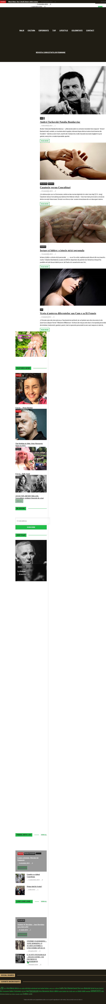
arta (20, 988)
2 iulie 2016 (31, 889)
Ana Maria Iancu (13, 988)
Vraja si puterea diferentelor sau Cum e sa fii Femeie (68, 313)
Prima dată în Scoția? (34, 886)
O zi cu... (18, 448)
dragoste (87, 988)
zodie (30, 994)
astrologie (34, 988)
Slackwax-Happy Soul (25, 736)
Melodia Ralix (22, 567)
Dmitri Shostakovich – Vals (27, 778)
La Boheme (21, 571)
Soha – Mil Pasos (23, 612)
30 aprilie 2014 (23, 657)
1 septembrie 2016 (36, 6)
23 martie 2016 (32, 951)
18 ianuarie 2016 (33, 964)
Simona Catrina (4, 994)
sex (102, 991)
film (1, 991)
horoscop (34, 991)
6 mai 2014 (22, 615)
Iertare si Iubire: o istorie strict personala (62, 250)
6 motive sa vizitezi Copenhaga (18, 6)
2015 (5, 988)
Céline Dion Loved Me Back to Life (29, 654)
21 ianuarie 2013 (46, 317)
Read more (45, 141)
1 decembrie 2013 (24, 780)
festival (101, 988)
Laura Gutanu (63, 991)
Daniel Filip (76, 988)
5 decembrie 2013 (46, 125)
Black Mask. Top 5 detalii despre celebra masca (23, 1)
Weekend (51, 183)
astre (23, 988)
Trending (2, 1)
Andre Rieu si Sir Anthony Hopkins (30, 695)
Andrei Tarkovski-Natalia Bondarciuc (60, 122)
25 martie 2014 (23, 698)
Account (103, 1)
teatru (13, 994)
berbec (47, 988)
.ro (1, 987)
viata (21, 994)
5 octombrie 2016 (42, 4)
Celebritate (19, 477)
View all (19, 501)
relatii (83, 991)
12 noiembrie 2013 (47, 254)
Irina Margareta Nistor (46, 991)
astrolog (28, 988)
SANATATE (96, 991)
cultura (57, 988)
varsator (17, 994)
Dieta (81, 988)
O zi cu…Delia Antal (22, 474)
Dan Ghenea (68, 988)
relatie (79, 991)
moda (70, 991)
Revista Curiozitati (21, 378)
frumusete (6, 991)
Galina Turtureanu (15, 991)
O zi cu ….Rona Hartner (24, 408)
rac (76, 991)
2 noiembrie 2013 (24, 822)
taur (11, 994)
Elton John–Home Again (26, 819)
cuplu (61, 988)
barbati (42, 988)
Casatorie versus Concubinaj (55, 187)
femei (92, 988)
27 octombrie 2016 (46, 1)
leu (68, 991)
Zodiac (25, 994)
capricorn (52, 988)
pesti (74, 991)
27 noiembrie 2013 (47, 191)
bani (39, 988)
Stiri (17, 413)
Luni (41, 118)
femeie (97, 988)
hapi (27, 991)
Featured (18, 375)
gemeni (24, 991)
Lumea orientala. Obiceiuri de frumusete (21, 4)
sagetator (88, 991)
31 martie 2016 (23, 930)
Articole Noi (43, 183)
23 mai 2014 (22, 574)
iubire (56, 991)
